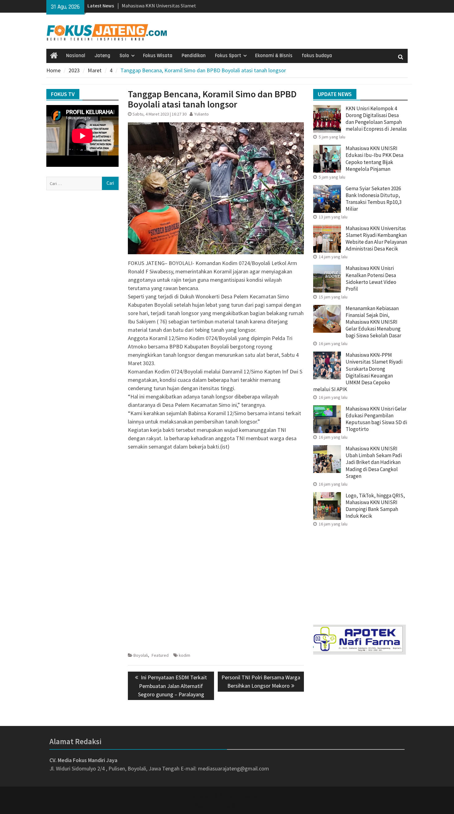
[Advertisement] (216, 498)
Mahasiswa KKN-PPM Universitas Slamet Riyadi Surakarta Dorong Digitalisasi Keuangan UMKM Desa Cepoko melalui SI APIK (357, 372)
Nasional (75, 55)
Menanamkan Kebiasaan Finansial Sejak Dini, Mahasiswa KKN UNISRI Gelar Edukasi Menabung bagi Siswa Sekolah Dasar (373, 322)
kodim (184, 655)
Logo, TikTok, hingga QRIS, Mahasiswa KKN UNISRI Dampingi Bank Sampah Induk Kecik (375, 505)
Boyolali (140, 655)
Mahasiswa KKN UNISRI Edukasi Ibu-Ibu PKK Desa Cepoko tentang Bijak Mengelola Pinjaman (374, 158)
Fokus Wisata (157, 55)
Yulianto (201, 114)
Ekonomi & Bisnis (273, 55)
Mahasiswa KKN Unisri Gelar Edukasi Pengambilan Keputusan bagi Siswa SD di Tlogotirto (376, 418)
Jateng (102, 55)
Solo (124, 55)
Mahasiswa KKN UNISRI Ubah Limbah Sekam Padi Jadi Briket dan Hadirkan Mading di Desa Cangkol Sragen (374, 462)
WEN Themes (247, 805)
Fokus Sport (228, 55)
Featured (160, 655)
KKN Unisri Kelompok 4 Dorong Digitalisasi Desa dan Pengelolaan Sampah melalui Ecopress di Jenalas (376, 118)
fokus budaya (317, 55)
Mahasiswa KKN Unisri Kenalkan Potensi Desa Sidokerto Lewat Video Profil (371, 278)
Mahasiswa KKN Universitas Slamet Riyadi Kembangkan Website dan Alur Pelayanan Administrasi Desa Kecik (376, 238)
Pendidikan (194, 55)
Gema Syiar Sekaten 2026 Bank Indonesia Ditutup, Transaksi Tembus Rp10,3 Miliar (373, 198)
